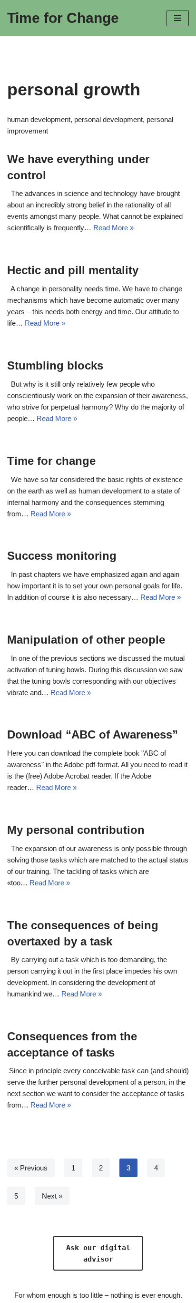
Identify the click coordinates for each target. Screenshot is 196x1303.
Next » (52, 1196)
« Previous (31, 1168)
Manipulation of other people (86, 639)
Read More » (113, 228)
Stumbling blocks (55, 365)
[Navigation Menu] (178, 18)
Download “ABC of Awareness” (92, 734)
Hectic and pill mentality (72, 270)
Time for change (51, 460)
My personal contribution (76, 829)
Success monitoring (62, 555)
